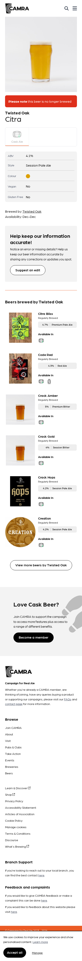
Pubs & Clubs (13, 747)
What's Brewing (15, 846)
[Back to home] (17, 8)
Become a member (33, 637)
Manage (37, 952)
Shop (8, 794)
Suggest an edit (27, 270)
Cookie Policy (13, 820)
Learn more (40, 941)
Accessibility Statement (20, 807)
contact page (13, 703)
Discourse (11, 840)
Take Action (13, 753)
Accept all (14, 952)
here (41, 875)
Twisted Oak (31, 211)
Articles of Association (19, 814)
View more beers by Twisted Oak (41, 565)
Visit (8, 740)
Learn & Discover (16, 788)
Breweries (11, 766)
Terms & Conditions (17, 833)
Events (9, 760)
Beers (9, 773)
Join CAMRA (13, 727)
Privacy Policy (14, 801)
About (9, 734)
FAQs (67, 699)
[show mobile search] (66, 8)
